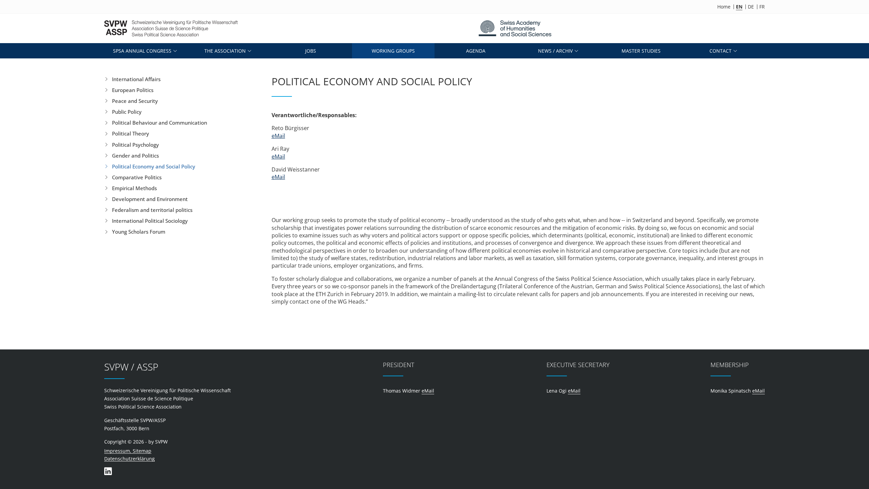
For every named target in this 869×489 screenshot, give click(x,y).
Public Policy (127, 111)
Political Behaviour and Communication (159, 122)
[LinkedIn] (108, 471)
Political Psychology (135, 144)
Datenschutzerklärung (129, 458)
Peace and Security (135, 100)
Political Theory (130, 133)
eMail (278, 136)
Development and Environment (150, 199)
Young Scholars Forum (138, 231)
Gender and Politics (135, 155)
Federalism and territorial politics (152, 209)
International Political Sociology (150, 220)
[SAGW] (515, 28)
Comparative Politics (137, 177)
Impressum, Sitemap (127, 451)
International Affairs (136, 79)
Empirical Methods (134, 188)
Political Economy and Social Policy (153, 166)
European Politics (132, 90)
